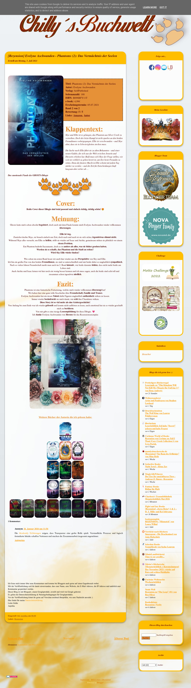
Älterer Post (121, 638)
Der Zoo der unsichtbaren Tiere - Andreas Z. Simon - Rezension (160, 478)
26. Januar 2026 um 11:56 (36, 528)
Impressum (85, 679)
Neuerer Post (15, 638)
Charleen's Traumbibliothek (158, 496)
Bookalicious (151, 602)
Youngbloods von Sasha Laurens (160, 546)
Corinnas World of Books (157, 436)
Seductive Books (153, 464)
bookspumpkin (152, 519)
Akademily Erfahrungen (30, 532)
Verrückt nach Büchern (156, 531)
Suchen (146, 638)
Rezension (18, 618)
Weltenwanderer (153, 398)
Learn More (150, 7)
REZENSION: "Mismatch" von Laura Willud (159, 523)
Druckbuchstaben (153, 410)
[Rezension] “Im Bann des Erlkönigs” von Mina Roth (162, 455)
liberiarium (150, 423)
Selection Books (152, 544)
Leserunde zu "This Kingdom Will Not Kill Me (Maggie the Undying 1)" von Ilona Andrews (162, 388)
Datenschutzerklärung (34, 600)
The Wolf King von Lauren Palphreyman (157, 414)
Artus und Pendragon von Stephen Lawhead (160, 402)
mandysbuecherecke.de (156, 451)
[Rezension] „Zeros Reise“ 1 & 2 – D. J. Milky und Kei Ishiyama (161, 510)
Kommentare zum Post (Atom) (29, 644)
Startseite (68, 638)
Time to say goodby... (154, 556)
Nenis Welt (150, 589)
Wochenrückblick (153, 581)
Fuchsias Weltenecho (155, 579)
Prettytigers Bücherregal (156, 382)
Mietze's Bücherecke (154, 564)
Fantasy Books (152, 486)
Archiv (160, 665)
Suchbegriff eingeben (165, 635)
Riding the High (152, 488)
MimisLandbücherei (154, 554)
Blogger (100, 682)
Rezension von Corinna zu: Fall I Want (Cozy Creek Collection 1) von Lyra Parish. (161, 441)
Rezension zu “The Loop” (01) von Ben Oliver (161, 593)
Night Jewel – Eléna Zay (156, 466)
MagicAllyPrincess (154, 474)
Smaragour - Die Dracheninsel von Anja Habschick (161, 535)
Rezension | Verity (153, 604)
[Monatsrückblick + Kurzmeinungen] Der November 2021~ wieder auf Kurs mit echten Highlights (162, 569)
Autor (87, 115)
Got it (163, 7)
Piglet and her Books (155, 506)
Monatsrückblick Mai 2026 (157, 498)
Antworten (20, 540)
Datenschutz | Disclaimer (101, 679)
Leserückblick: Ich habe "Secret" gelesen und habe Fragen (160, 427)
